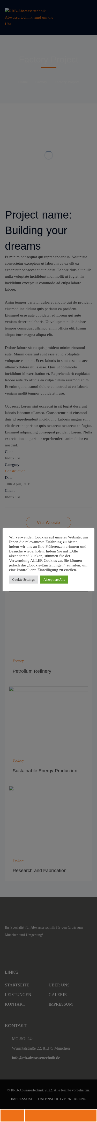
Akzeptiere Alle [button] (54, 579)
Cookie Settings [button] (23, 579)
